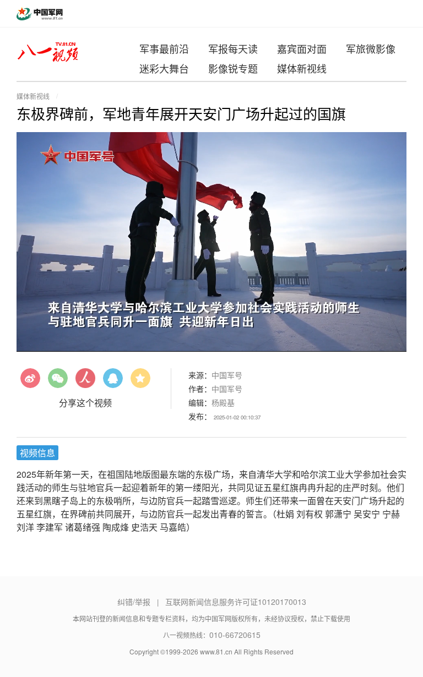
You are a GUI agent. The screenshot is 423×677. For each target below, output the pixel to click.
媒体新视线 (302, 68)
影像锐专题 (233, 68)
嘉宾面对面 (302, 48)
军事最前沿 (164, 48)
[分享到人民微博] (85, 382)
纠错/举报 (133, 601)
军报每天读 (233, 48)
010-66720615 (235, 634)
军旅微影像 (370, 48)
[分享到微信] (58, 382)
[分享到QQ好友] (113, 382)
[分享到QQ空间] (140, 382)
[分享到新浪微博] (30, 382)
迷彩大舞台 (164, 68)
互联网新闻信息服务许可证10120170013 (235, 601)
